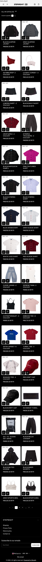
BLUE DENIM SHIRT (10, 228)
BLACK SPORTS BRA (31, 498)
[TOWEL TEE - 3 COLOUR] (31, 334)
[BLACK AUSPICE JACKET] (11, 30)
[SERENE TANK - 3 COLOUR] (31, 273)
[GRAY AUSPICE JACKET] (31, 30)
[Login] (35, 4)
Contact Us (6, 534)
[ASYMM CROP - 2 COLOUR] (11, 60)
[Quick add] (7, 37)
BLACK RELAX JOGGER (28, 437)
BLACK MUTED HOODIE (8, 468)
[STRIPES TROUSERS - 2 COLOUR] (31, 122)
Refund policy (7, 531)
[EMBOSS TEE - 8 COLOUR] (31, 304)
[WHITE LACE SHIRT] (11, 244)
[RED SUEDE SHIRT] (31, 244)
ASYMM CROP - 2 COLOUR (9, 73)
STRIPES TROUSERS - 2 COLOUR (28, 136)
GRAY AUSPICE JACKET (29, 43)
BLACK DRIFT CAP (10, 408)
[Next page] (32, 507)
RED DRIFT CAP (29, 377)
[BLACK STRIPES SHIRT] (11, 185)
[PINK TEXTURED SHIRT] (31, 154)
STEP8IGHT (8, 520)
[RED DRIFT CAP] (31, 365)
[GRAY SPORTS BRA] (11, 486)
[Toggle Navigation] (3, 4)
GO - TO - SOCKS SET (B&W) (9, 437)
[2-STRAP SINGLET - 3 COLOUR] (11, 304)
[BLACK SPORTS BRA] (31, 486)
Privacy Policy (7, 528)
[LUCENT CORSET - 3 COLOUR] (31, 60)
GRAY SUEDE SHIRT (31, 228)
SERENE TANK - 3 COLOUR (29, 286)
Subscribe (36, 545)
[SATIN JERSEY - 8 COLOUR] (11, 334)
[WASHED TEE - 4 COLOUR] (11, 365)
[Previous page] (9, 507)
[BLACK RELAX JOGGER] (31, 424)
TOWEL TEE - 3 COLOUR (28, 347)
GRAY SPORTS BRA (10, 498)
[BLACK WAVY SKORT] (31, 91)
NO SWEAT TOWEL (30, 408)
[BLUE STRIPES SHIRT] (31, 185)
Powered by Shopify (30, 560)
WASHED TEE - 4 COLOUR (9, 378)
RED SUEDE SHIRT (30, 256)
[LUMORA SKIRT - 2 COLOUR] (11, 91)
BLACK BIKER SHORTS (28, 468)
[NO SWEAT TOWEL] (31, 396)
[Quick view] (4, 37)
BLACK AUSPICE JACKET (9, 43)
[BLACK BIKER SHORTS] (31, 455)
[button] (7, 4)
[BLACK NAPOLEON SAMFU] (11, 154)
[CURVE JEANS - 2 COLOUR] (11, 273)
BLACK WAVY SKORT (31, 103)
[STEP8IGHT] (21, 4)
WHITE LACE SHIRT (10, 256)
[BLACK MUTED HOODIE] (11, 455)
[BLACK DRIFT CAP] (11, 396)
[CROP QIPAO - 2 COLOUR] (11, 122)
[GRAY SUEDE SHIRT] (31, 215)
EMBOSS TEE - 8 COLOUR (29, 317)
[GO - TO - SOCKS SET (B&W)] (11, 424)
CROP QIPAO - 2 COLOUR (9, 135)
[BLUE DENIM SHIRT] (11, 215)
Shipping (6, 525)
